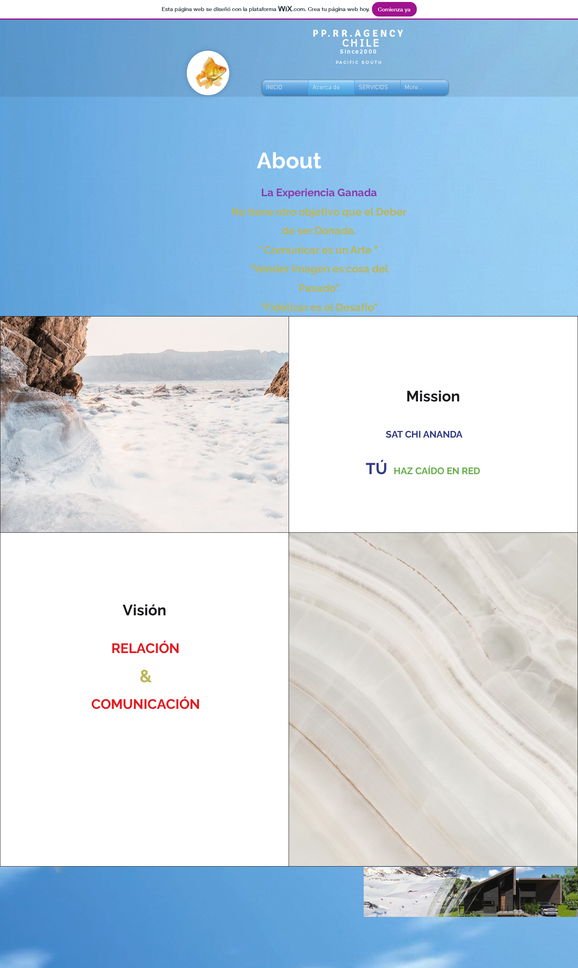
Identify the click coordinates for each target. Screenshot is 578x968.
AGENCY (380, 33)
